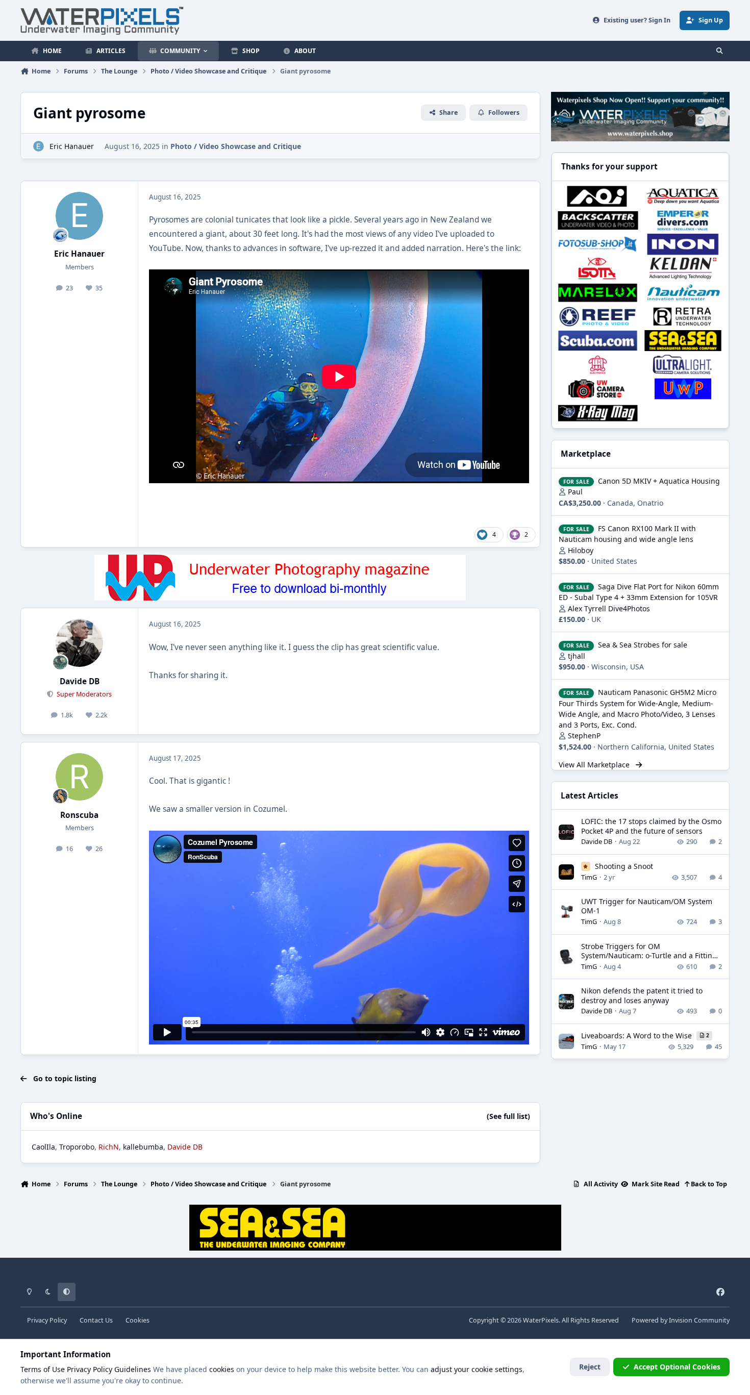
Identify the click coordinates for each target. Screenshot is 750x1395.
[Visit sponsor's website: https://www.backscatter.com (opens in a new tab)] (597, 220)
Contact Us (96, 1320)
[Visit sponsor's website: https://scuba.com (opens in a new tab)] (597, 341)
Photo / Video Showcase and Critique (235, 146)
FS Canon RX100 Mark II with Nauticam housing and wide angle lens (627, 534)
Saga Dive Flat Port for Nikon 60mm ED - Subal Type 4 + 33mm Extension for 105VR (639, 592)
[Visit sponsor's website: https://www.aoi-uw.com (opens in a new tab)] (597, 196)
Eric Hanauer (71, 146)
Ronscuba (79, 815)
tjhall (576, 656)
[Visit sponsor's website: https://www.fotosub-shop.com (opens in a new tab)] (597, 244)
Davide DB (79, 681)
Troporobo (76, 1147)
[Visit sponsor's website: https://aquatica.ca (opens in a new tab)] (682, 196)
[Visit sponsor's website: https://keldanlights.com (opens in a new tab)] (682, 268)
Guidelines (132, 1369)
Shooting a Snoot (624, 866)
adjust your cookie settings (476, 1369)
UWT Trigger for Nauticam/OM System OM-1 (646, 905)
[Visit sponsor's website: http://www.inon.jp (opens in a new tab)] (682, 244)
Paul (575, 491)
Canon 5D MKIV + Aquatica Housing (659, 481)
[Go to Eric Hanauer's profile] (38, 146)
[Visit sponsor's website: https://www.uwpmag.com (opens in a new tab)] (682, 389)
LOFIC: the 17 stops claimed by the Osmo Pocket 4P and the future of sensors (651, 825)
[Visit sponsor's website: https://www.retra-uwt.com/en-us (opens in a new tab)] (682, 317)
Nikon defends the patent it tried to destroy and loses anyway (642, 995)
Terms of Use (42, 1369)
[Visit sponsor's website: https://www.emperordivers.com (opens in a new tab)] (682, 220)
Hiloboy (580, 550)
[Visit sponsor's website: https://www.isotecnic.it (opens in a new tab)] (597, 268)
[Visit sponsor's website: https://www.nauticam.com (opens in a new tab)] (682, 293)
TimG (589, 877)
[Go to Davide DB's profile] (80, 643)
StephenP (584, 735)
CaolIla (43, 1147)
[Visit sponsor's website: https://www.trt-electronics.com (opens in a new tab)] (597, 365)
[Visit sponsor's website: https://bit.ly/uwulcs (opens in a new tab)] (682, 365)
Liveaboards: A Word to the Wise (637, 1035)
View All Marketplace (595, 764)
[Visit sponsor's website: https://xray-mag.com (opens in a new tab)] (597, 413)
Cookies (137, 1320)
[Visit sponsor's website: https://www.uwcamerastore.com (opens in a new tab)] (597, 389)
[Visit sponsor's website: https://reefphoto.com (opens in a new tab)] (597, 317)
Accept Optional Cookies (677, 1367)
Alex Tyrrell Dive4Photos (609, 608)
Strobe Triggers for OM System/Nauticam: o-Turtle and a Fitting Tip (649, 955)
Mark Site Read (655, 1184)
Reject (590, 1367)
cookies (221, 1369)
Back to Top (708, 1184)
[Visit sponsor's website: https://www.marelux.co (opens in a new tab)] (597, 293)
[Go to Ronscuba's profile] (80, 777)
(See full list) (508, 1116)
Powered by (681, 1320)
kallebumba (143, 1147)
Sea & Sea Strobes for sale (642, 645)
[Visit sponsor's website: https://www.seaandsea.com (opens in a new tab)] (682, 341)
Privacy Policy (47, 1320)
